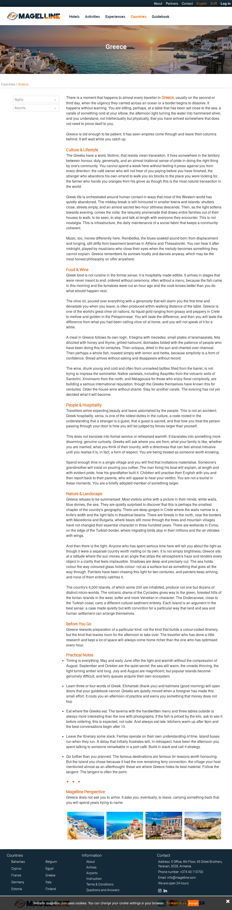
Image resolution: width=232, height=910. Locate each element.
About (158, 3)
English (201, 3)
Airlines (91, 867)
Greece (50, 875)
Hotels (74, 17)
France (16, 875)
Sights (18, 99)
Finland (51, 889)
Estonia (16, 889)
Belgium (51, 862)
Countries (138, 17)
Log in (226, 3)
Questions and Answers (102, 890)
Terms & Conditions (100, 884)
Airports (20, 107)
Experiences (115, 17)
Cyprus (16, 868)
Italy (49, 882)
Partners (172, 3)
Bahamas (18, 862)
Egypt (50, 868)
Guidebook (160, 17)
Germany (17, 882)
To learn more (177, 903)
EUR (213, 3)
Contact (187, 3)
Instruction (94, 879)
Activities (92, 17)
